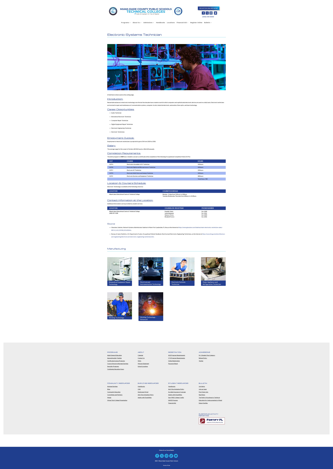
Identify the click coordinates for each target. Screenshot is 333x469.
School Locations (143, 366)
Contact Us (141, 358)
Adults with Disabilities (145, 397)
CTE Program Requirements (176, 358)
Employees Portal (143, 392)
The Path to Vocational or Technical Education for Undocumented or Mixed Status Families (210, 400)
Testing (201, 361)
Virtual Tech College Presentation (117, 400)
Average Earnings (112, 386)
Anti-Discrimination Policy (146, 395)
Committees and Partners (114, 395)
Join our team (203, 389)
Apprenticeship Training (114, 358)
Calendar (140, 355)
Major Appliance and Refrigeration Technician (212, 283)
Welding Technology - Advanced (148, 318)
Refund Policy (203, 358)
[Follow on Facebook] (203, 13)
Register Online (196, 23)
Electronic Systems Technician (178, 283)
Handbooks (160, 23)
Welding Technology (116, 318)
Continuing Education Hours (115, 369)
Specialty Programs (113, 366)
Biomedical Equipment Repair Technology (119, 283)
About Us (136, 23)
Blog (108, 389)
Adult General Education (114, 355)
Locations (171, 23)
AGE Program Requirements (176, 355)
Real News (202, 395)
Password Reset (173, 363)
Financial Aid (182, 23)
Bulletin (207, 23)
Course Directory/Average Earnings (117, 363)
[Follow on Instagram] (211, 13)
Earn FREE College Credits (176, 397)
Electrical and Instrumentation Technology (150, 283)
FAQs (139, 361)
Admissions (147, 23)
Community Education (113, 392)
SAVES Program (173, 400)
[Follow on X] (207, 13)
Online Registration (174, 361)
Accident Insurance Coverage (177, 392)
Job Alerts (202, 386)
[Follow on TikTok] (171, 456)
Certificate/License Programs (116, 361)
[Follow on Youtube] (215, 13)
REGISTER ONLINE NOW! (208, 8)
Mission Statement (143, 363)
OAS (139, 389)
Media (109, 397)
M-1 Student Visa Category (207, 355)
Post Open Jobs (203, 392)
